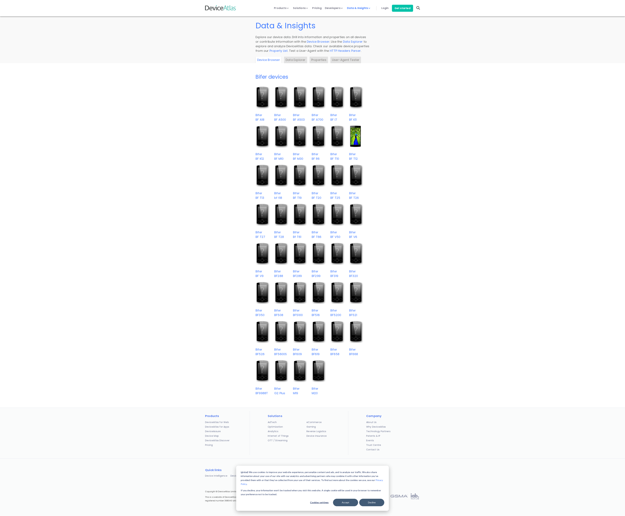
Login (385, 8)
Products (280, 8)
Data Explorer (353, 42)
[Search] (418, 10)
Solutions (299, 8)
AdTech (272, 422)
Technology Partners (378, 431)
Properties (318, 60)
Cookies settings (319, 502)
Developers (333, 8)
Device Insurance (316, 436)
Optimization (275, 426)
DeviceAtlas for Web (217, 422)
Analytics (273, 431)
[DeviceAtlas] (220, 10)
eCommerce (314, 422)
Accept (345, 502)
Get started (402, 8)
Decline (372, 502)
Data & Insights (358, 8)
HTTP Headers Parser (345, 51)
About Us (371, 422)
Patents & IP (373, 436)
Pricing (316, 8)
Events (370, 440)
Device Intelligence (216, 475)
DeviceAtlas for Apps (217, 426)
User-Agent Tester (345, 60)
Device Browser (318, 42)
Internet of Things (278, 436)
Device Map (212, 436)
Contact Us (372, 449)
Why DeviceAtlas (376, 426)
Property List (279, 51)
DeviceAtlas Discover (217, 440)
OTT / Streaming (277, 440)
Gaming (311, 426)
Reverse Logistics (316, 431)
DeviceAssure (213, 431)
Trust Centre (373, 445)
